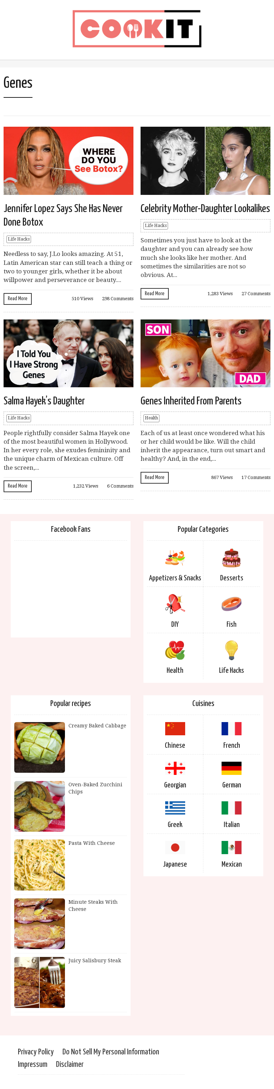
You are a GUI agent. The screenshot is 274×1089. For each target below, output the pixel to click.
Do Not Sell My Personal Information (110, 1052)
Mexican (232, 864)
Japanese (175, 864)
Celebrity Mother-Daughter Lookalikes (205, 208)
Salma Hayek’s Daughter (44, 401)
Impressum (32, 1064)
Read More (17, 298)
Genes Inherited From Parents (191, 401)
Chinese (175, 745)
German (231, 785)
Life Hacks (19, 239)
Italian (232, 824)
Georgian (175, 785)
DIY (175, 624)
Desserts (231, 578)
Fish (232, 624)
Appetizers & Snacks (175, 578)
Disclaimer (69, 1064)
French (231, 745)
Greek (175, 824)
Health (151, 417)
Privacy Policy (36, 1052)
